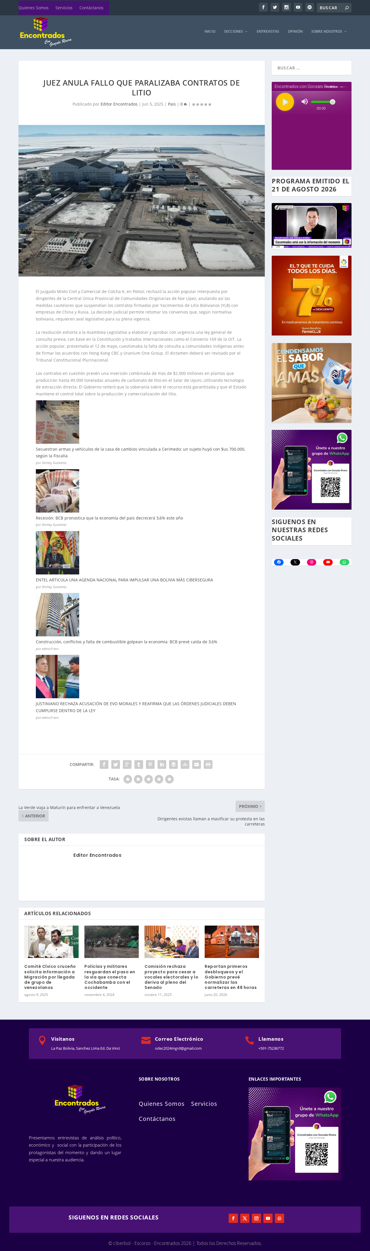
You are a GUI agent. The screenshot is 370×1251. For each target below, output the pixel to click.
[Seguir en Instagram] (256, 1218)
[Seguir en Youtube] (268, 1218)
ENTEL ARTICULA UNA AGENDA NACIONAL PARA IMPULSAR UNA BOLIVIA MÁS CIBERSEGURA (124, 580)
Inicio (209, 31)
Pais (172, 104)
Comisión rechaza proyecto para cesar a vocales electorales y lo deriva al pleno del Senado (171, 976)
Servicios (64, 7)
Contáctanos (91, 7)
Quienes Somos (33, 7)
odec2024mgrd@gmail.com (178, 1048)
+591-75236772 (271, 1048)
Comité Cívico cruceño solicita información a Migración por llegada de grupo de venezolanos (50, 976)
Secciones (233, 31)
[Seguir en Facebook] (233, 1218)
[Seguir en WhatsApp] (279, 1218)
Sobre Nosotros (326, 31)
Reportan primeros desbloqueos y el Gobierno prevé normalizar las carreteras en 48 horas (231, 976)
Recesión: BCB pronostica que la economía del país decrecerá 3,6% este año (109, 518)
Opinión (295, 31)
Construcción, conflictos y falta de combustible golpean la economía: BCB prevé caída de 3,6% (126, 641)
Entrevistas (268, 31)
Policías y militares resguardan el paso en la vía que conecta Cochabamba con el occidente (109, 976)
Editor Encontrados (119, 104)
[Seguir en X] (244, 1218)
